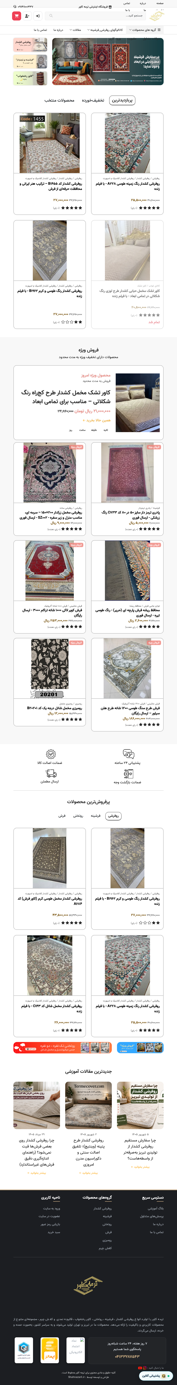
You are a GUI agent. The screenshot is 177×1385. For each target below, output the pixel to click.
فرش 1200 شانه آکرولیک (133, 704)
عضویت (131, 38)
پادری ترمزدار (144, 508)
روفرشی (156, 178)
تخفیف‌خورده (93, 100)
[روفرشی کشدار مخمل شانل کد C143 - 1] (49, 965)
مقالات (77, 30)
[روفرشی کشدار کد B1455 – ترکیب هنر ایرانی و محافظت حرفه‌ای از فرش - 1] (49, 143)
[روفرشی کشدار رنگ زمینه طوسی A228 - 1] (127, 143)
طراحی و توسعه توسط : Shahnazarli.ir (88, 1377)
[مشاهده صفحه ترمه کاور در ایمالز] (50, 1350)
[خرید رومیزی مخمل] (140, 1047)
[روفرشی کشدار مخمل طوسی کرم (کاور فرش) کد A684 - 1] (49, 858)
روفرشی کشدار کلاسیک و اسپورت (118, 178)
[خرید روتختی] (62, 1048)
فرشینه (156, 508)
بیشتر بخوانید (141, 1167)
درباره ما (58, 30)
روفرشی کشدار (143, 178)
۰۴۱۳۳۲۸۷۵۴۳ (127, 1357)
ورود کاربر (115, 38)
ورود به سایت (51, 1208)
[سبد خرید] (16, 15)
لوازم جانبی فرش (152, 606)
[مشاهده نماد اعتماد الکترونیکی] (75, 1350)
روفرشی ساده (66, 508)
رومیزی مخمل (66, 704)
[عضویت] (27, 15)
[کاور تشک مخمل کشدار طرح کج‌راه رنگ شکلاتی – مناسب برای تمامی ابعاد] (138, 402)
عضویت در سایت (49, 1216)
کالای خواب (154, 286)
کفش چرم (105, 1248)
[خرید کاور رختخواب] (30, 78)
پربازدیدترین (122, 100)
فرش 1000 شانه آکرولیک (55, 606)
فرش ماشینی (76, 606)
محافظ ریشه (135, 606)
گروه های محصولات (145, 30)
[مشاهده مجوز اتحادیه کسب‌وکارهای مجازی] (24, 1350)
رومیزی (78, 704)
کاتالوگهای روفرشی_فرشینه (106, 30)
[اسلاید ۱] (112, 79)
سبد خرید (54, 1232)
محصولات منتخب (59, 100)
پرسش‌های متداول (152, 1216)
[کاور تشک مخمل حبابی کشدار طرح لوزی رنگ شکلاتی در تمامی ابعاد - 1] (127, 250)
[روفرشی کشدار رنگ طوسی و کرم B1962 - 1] (49, 250)
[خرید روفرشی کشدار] (30, 45)
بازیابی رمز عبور (50, 1224)
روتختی (78, 816)
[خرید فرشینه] (30, 62)
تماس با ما (40, 30)
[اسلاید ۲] (104, 79)
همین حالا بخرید (98, 420)
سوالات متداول (151, 38)
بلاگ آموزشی (156, 1208)
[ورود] (37, 15)
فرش (61, 816)
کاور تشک (141, 286)
